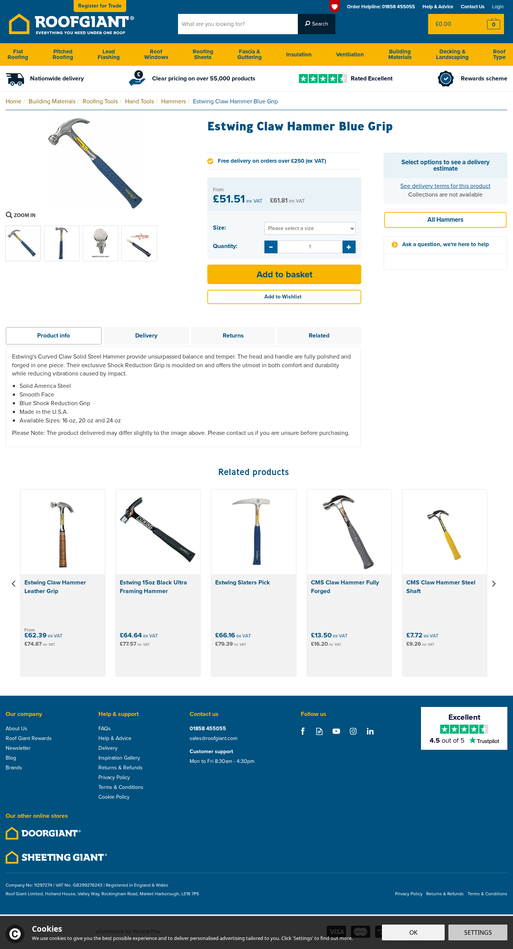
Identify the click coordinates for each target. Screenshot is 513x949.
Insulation (299, 54)
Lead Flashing (109, 54)
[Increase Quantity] (349, 247)
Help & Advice (114, 738)
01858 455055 (208, 729)
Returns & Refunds (120, 768)
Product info (53, 335)
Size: (219, 228)
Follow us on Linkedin (370, 731)
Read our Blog (319, 731)
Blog (11, 758)
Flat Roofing (18, 54)
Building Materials (400, 54)
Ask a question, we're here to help (445, 244)
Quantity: (225, 246)
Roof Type (499, 54)
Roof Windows (156, 54)
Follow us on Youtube (336, 731)
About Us (16, 729)
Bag (451, 24)
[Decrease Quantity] (271, 247)
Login (498, 6)
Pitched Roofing (63, 54)
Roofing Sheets (203, 54)
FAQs (104, 729)
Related (319, 335)
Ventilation (350, 54)
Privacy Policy (114, 777)
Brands (14, 768)
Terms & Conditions (120, 787)
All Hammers (445, 219)
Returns (233, 335)
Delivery (146, 335)
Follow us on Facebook (302, 731)
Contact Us (472, 6)
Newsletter (18, 748)
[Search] (316, 24)
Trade (100, 6)
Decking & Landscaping (452, 54)
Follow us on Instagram (353, 731)
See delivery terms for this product (445, 186)
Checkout (489, 24)
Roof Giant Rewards (29, 738)
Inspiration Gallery (119, 758)
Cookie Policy (114, 797)
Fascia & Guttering (249, 54)
